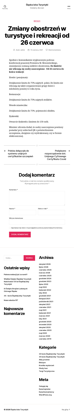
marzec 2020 (44, 336)
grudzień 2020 (45, 322)
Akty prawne (44, 360)
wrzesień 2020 (45, 324)
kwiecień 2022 (45, 290)
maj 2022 (43, 287)
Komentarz (13, 190)
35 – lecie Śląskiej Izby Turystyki (17, 296)
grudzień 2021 (45, 296)
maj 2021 (43, 310)
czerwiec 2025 (45, 276)
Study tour (43, 368)
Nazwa (12, 209)
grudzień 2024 (45, 278)
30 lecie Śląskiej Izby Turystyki (52, 354)
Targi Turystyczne (46, 371)
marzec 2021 (44, 316)
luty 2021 (43, 319)
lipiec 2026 (43, 267)
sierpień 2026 (45, 264)
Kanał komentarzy (46, 392)
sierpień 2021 (44, 304)
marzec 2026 (44, 273)
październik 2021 (46, 301)
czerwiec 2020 (45, 330)
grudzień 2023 (45, 281)
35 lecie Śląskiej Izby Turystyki (51, 357)
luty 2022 (43, 293)
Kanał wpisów (44, 389)
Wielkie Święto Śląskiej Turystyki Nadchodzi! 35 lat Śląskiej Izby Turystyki (17, 281)
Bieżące (37, 21)
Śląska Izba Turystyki (37, 5)
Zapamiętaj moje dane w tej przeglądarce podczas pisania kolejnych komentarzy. (36, 228)
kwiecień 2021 (45, 313)
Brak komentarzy (55, 50)
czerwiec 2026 (45, 270)
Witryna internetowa (16, 218)
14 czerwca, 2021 (36, 50)
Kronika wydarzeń (46, 365)
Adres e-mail (43, 209)
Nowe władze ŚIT (11, 300)
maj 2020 (43, 333)
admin (23, 50)
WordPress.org (45, 395)
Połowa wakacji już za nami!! (15, 274)
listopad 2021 (44, 299)
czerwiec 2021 (45, 307)
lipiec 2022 (43, 284)
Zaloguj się (43, 386)
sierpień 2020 (45, 327)
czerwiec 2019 (45, 339)
